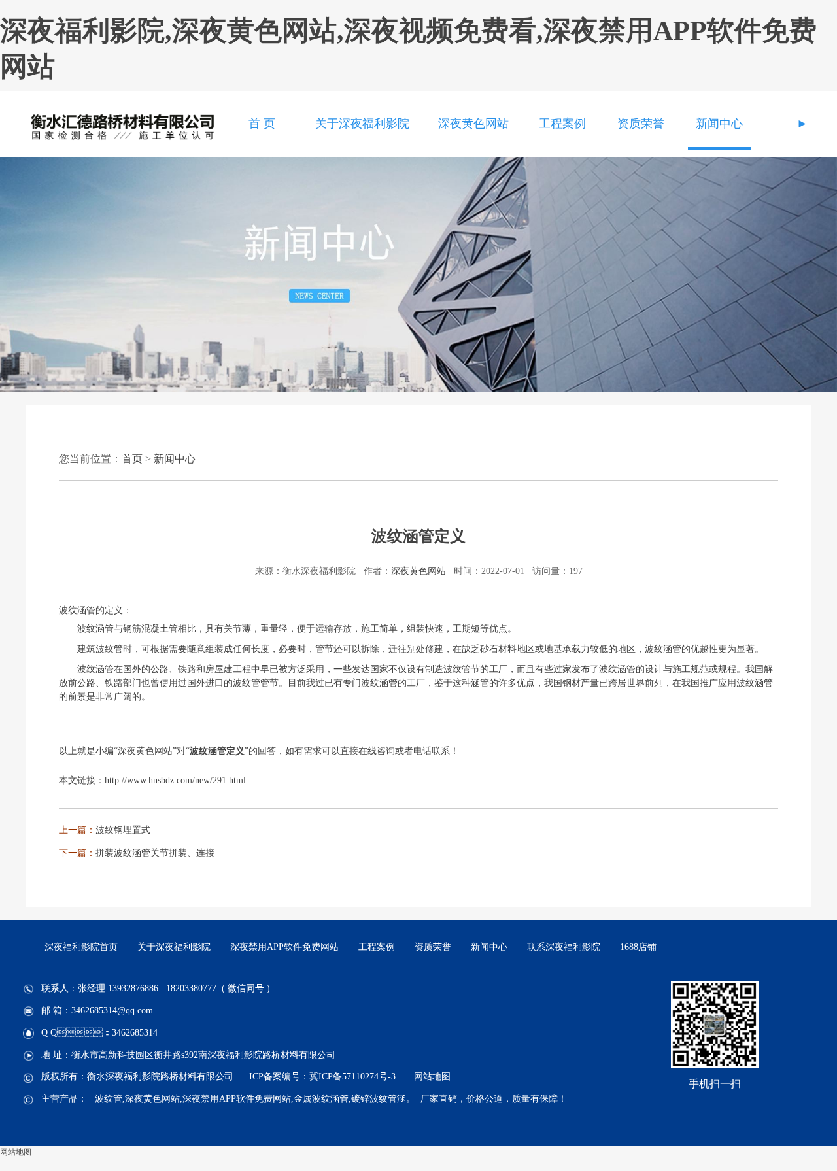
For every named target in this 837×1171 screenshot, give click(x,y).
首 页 (261, 123)
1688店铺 (638, 947)
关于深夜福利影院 (362, 123)
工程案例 (562, 123)
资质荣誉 (640, 123)
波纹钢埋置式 (122, 830)
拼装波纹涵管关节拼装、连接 (154, 853)
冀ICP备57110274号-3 (352, 1076)
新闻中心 (719, 123)
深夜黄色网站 (473, 123)
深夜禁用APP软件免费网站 (284, 947)
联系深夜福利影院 (563, 947)
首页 (132, 458)
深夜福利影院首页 (81, 947)
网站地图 (432, 1076)
